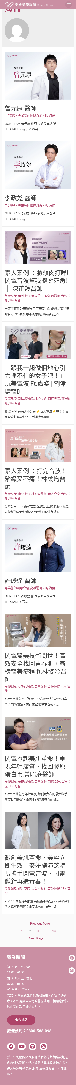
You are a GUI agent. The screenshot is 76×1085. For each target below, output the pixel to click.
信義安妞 (24, 296)
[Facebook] (11, 1046)
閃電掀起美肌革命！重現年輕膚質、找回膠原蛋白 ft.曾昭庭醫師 (35, 766)
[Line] (32, 1046)
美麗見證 (11, 296)
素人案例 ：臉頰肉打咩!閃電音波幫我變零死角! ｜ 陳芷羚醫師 (37, 280)
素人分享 (37, 296)
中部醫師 (11, 115)
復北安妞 (24, 494)
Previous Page (38, 923)
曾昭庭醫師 (25, 781)
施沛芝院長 (25, 888)
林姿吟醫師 (25, 686)
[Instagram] (43, 1046)
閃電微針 (40, 686)
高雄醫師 (36, 588)
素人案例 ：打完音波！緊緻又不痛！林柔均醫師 (36, 478)
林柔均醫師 (39, 494)
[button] (68, 4)
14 (54, 931)
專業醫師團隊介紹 (30, 115)
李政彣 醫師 (20, 198)
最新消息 (11, 686)
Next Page (38, 938)
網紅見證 (54, 398)
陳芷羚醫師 (52, 296)
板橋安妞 (40, 398)
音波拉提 (54, 686)
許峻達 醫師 (20, 580)
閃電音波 (54, 781)
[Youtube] (22, 1046)
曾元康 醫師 (20, 108)
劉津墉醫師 (25, 398)
